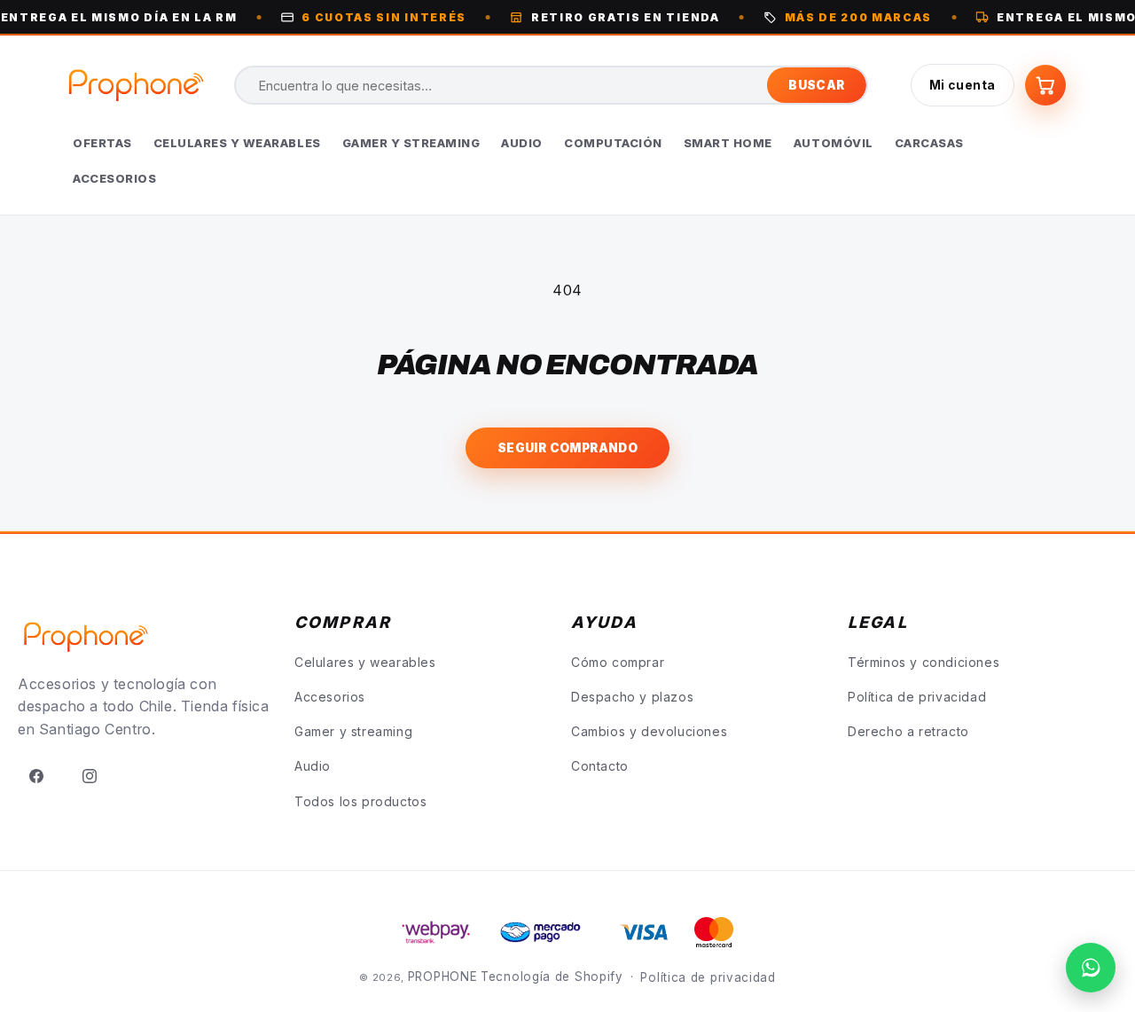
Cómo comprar (617, 662)
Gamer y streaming (353, 731)
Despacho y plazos (632, 696)
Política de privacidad (917, 696)
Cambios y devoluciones (649, 731)
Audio (312, 765)
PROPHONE (443, 976)
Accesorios (329, 696)
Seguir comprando (567, 448)
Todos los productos (360, 801)
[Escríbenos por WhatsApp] (1090, 967)
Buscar (816, 85)
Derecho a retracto (908, 731)
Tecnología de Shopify (552, 976)
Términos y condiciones (923, 662)
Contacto (600, 765)
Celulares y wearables (365, 662)
